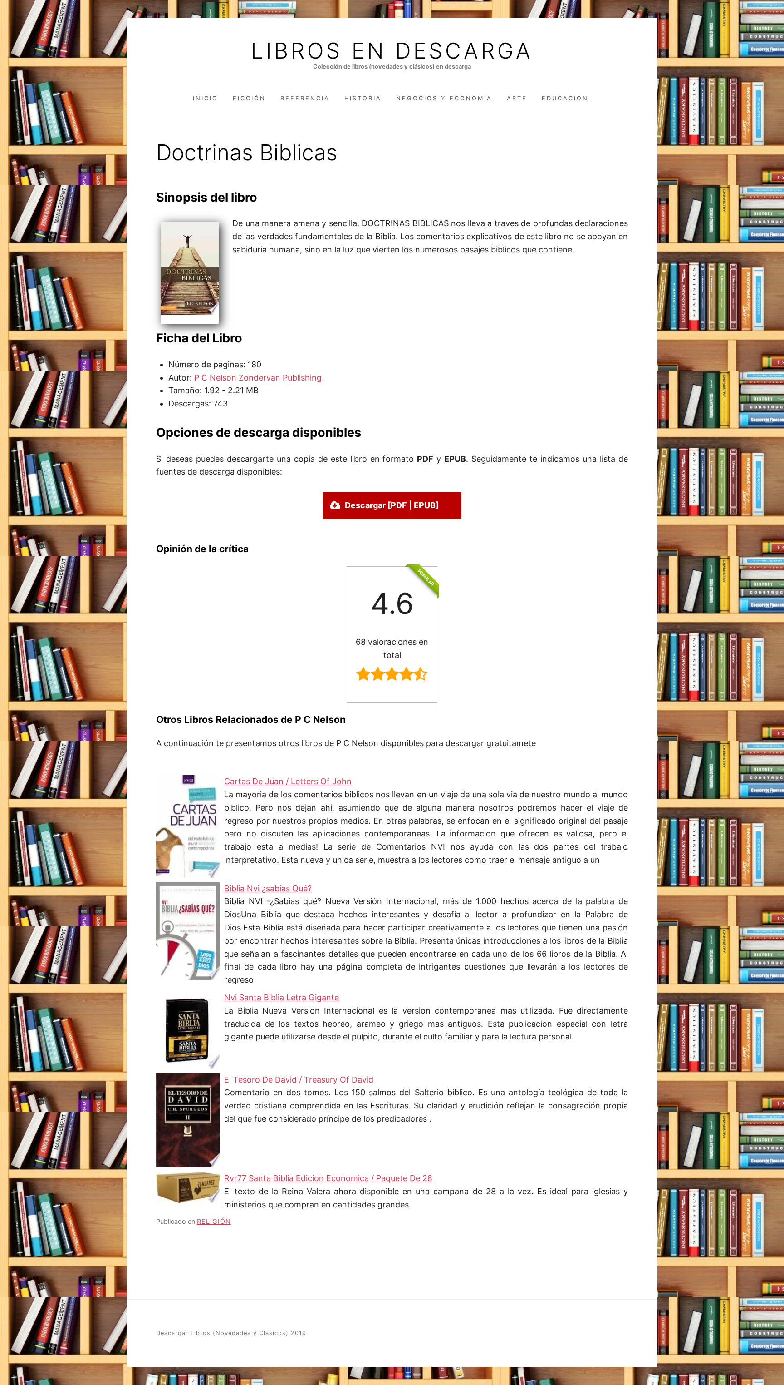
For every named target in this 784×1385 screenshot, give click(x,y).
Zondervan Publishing (280, 377)
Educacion (565, 98)
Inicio (205, 98)
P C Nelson (215, 377)
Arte (517, 98)
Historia (363, 98)
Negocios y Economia (444, 98)
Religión (214, 1221)
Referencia (305, 98)
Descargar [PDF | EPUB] (392, 505)
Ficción (249, 98)
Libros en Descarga (392, 51)
